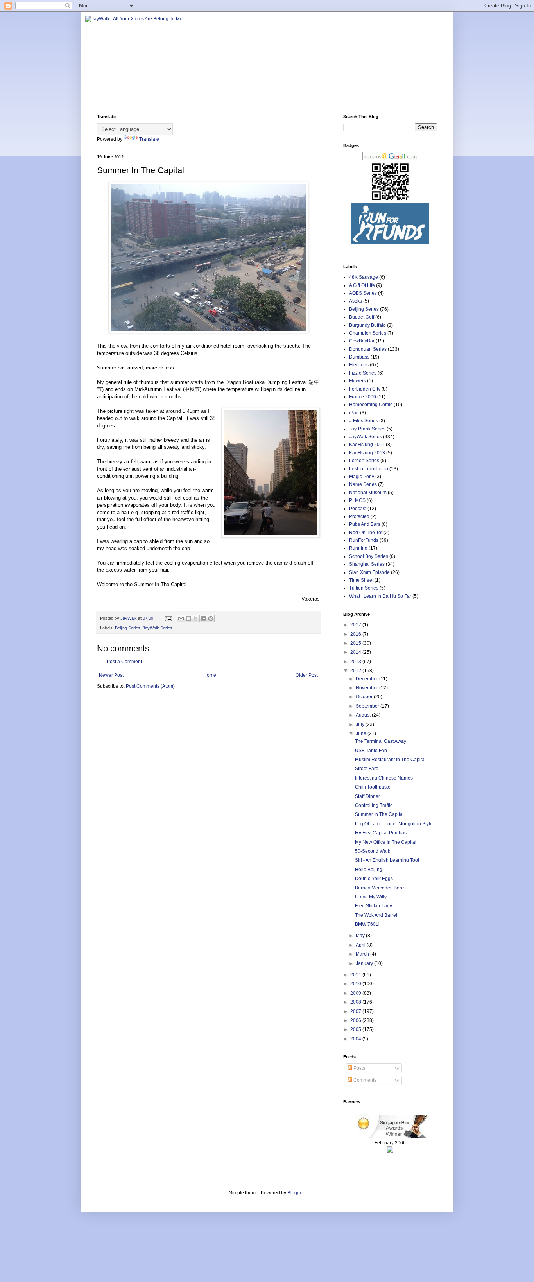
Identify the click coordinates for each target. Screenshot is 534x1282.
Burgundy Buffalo (367, 325)
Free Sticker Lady (373, 906)
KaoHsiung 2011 (367, 444)
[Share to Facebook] (203, 618)
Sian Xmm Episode (369, 572)
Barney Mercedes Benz (380, 888)
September (368, 706)
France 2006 (362, 397)
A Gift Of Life (362, 285)
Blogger (295, 1193)
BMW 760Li (367, 924)
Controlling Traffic (373, 805)
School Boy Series (368, 556)
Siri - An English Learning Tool (387, 860)
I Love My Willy (371, 897)
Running (358, 548)
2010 (356, 983)
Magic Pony (361, 476)
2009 (356, 993)
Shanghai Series (367, 564)
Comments (364, 1080)
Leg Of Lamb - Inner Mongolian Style (394, 824)
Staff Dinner (367, 796)
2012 (356, 670)
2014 (356, 652)
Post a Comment (124, 661)
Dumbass (359, 357)
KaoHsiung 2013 (367, 452)
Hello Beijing (368, 869)
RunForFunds (363, 540)
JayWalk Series (157, 628)
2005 (356, 1029)
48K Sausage (363, 277)
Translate (149, 139)
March (363, 954)
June (361, 733)
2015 (356, 643)
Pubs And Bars (364, 524)
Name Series (363, 484)
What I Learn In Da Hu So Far (380, 596)
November (367, 687)
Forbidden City (364, 389)
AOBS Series (363, 293)
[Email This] (181, 618)
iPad (354, 413)
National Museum (368, 492)
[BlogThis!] (188, 618)
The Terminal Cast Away (380, 741)
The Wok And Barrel (376, 915)
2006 (356, 1020)
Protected (359, 516)
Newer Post (111, 675)
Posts (358, 1068)
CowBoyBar (362, 341)
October (365, 696)
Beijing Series (127, 628)
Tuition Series (363, 588)
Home (209, 675)
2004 (356, 1039)
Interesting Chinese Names (384, 778)
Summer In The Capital (379, 814)
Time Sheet (361, 580)
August (364, 715)
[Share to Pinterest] (211, 618)
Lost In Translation (368, 469)
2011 (356, 974)
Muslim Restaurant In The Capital (390, 759)
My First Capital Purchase (382, 833)
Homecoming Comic (370, 404)
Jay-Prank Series (367, 429)
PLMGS (357, 500)
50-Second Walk (372, 851)
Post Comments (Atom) (150, 686)
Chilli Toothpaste (373, 787)
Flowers (357, 381)
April (361, 945)
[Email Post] (168, 618)
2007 (356, 1011)
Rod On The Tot (365, 532)
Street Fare (366, 768)
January (365, 963)
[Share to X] (196, 618)
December (367, 678)
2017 (356, 625)
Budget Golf (361, 317)
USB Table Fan (371, 750)
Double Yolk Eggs (374, 878)
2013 (356, 661)
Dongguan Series (368, 349)
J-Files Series (363, 420)
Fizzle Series (362, 373)
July (361, 724)
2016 (356, 634)
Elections (359, 365)
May (361, 935)
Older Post (307, 675)
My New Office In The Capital (385, 842)
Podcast (357, 508)
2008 (356, 1002)
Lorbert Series (364, 460)
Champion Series (367, 333)
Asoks (355, 301)
